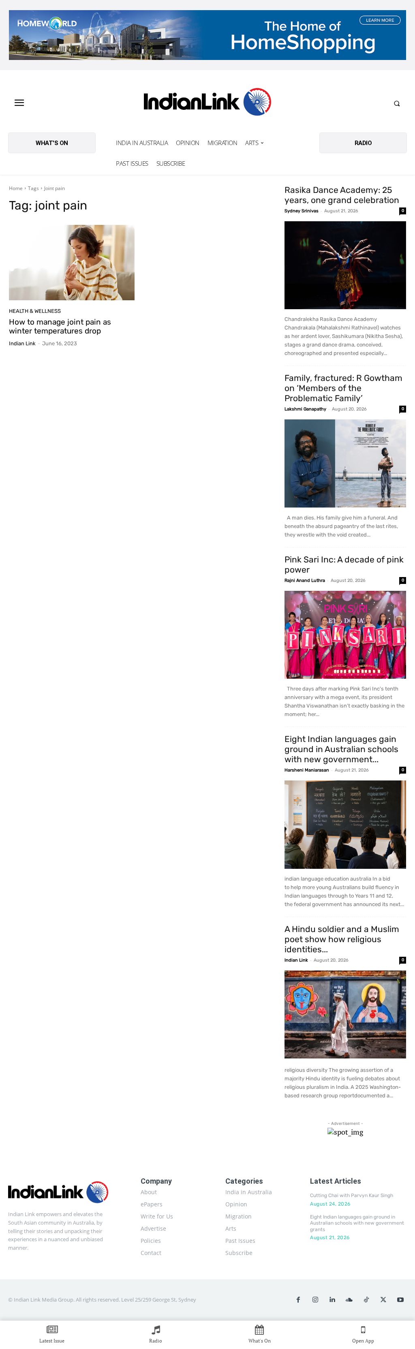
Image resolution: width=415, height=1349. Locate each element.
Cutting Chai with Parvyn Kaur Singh (351, 1195)
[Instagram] (315, 1299)
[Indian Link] (208, 103)
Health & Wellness (35, 311)
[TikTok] (366, 1299)
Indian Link (22, 343)
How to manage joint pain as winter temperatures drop (60, 326)
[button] (397, 103)
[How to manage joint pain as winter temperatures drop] (72, 262)
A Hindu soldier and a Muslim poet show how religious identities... (342, 939)
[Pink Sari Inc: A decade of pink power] (345, 635)
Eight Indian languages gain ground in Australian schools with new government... (341, 749)
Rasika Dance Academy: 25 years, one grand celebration (342, 195)
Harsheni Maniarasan (307, 770)
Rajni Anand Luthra (305, 580)
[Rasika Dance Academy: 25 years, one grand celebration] (345, 265)
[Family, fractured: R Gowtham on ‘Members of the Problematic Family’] (345, 463)
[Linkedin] (332, 1299)
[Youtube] (400, 1299)
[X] (383, 1299)
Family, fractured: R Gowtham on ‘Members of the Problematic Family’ (343, 388)
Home (16, 188)
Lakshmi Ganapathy (305, 409)
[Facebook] (298, 1299)
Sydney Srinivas (302, 211)
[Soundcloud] (349, 1299)
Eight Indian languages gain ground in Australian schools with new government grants (357, 1223)
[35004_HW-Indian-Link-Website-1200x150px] (207, 35)
